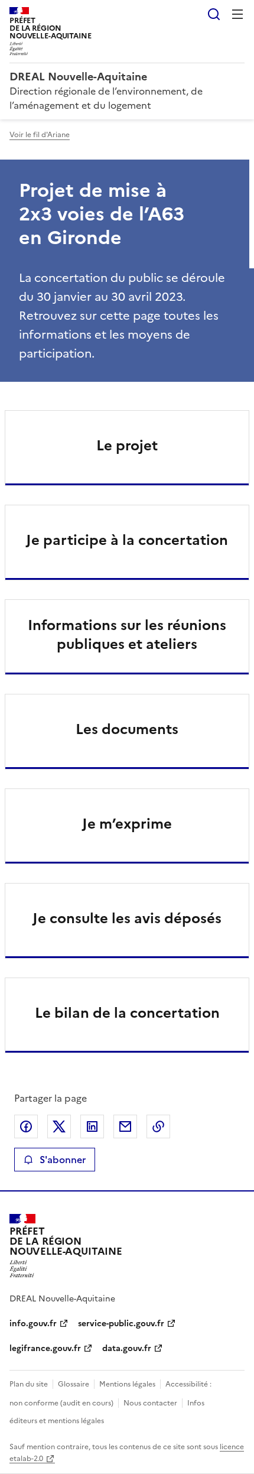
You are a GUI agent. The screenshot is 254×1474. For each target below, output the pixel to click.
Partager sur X (59, 1126)
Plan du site (28, 1384)
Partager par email (125, 1126)
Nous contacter (150, 1403)
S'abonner (63, 1159)
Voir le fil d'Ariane (39, 134)
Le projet (127, 445)
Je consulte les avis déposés (127, 918)
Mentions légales (127, 1384)
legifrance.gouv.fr (45, 1348)
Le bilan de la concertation (127, 1013)
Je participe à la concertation (127, 540)
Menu (237, 14)
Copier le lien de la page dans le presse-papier (158, 1126)
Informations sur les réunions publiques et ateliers (127, 635)
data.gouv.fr (126, 1348)
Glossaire (73, 1384)
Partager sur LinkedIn (92, 1126)
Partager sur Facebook (26, 1126)
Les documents (127, 729)
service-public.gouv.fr (121, 1323)
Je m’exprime (127, 823)
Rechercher (214, 14)
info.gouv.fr (33, 1323)
